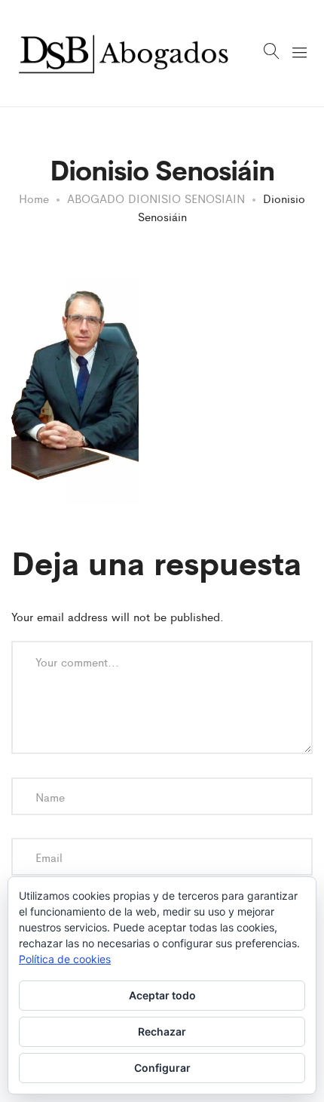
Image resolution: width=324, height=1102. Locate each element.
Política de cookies (65, 959)
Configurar (162, 1067)
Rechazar (162, 1031)
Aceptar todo (162, 995)
